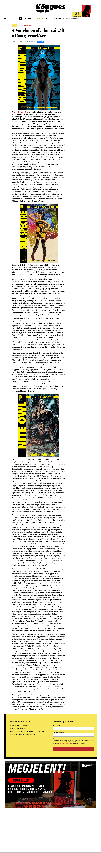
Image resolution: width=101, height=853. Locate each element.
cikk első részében (20, 112)
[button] (5, 18)
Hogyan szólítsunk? (58, 732)
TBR (25, 19)
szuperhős (24, 25)
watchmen (29, 25)
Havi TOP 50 (40, 19)
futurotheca (49, 19)
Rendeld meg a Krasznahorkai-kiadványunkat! (68, 19)
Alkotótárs (32, 19)
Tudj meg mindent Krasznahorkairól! (77, 14)
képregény (20, 25)
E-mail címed (57, 726)
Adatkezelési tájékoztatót (65, 743)
